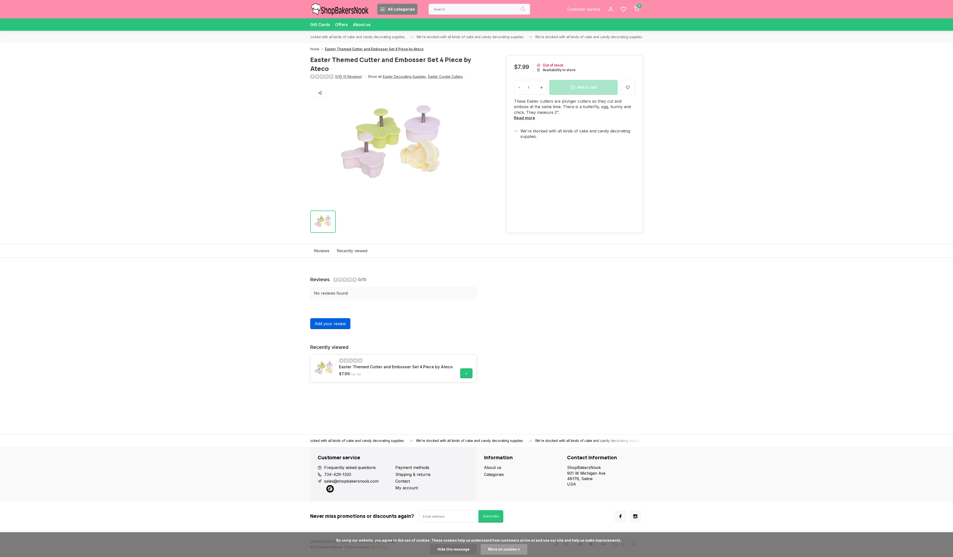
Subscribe (491, 516)
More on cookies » (504, 549)
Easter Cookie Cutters (445, 77)
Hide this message (454, 549)
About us (362, 24)
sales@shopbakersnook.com (351, 481)
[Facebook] (620, 516)
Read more (524, 117)
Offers (341, 24)
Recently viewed (352, 250)
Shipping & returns (413, 474)
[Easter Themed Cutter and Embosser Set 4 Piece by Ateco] (324, 368)
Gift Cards (320, 24)
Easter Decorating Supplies (405, 77)
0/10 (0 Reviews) (348, 77)
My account (406, 487)
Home (314, 49)
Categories (494, 474)
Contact (402, 481)
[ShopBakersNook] (340, 9)
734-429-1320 (337, 474)
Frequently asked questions (350, 467)
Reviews (321, 250)
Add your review (330, 323)
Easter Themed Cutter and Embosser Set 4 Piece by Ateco (374, 49)
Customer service (583, 9)
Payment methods (412, 467)
